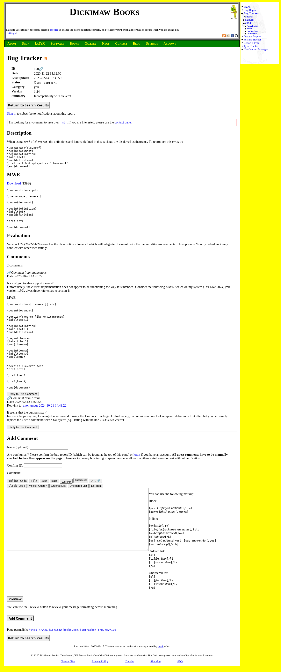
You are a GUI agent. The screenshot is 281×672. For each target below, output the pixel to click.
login (137, 454)
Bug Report (250, 10)
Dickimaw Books (104, 11)
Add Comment (20, 618)
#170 (248, 23)
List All (249, 19)
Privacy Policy (100, 661)
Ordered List (58, 485)
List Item (96, 485)
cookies (54, 29)
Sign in (11, 113)
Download (14, 183)
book (161, 646)
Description (252, 26)
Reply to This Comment (23, 393)
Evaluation (252, 31)
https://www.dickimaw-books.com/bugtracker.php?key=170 (72, 629)
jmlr (63, 122)
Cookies (129, 661)
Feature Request (253, 36)
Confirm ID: (15, 465)
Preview (15, 599)
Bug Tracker (251, 13)
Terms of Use (68, 661)
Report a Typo (252, 42)
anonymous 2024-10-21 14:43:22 (44, 405)
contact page (123, 122)
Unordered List (78, 485)
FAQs (247, 6)
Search (249, 16)
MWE (249, 28)
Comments (252, 33)
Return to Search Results (28, 105)
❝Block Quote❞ (38, 485)
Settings (11, 33)
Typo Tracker (251, 46)
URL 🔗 (95, 480)
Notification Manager (256, 49)
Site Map (156, 661)
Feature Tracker (252, 39)
